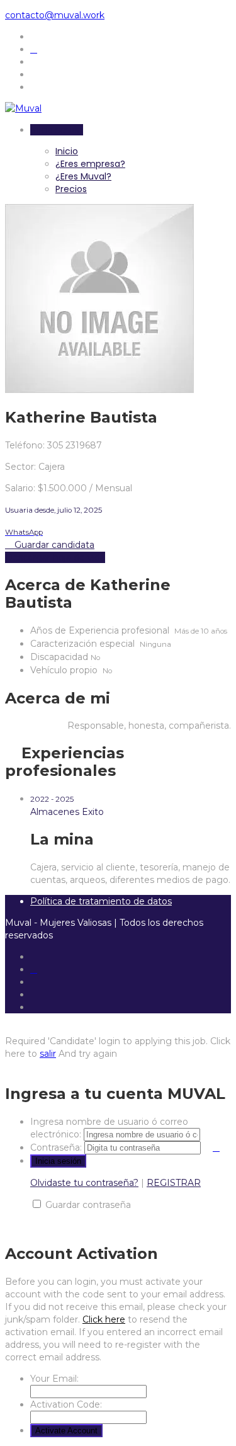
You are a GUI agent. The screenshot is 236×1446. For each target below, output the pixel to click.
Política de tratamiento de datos (101, 901)
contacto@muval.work (54, 15)
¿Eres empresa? (90, 163)
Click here (103, 1319)
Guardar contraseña (88, 1204)
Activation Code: (66, 1404)
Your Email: (54, 1378)
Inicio (66, 151)
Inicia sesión (56, 129)
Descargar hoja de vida (55, 557)
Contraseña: (56, 1147)
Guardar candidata (53, 544)
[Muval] (23, 108)
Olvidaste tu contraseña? (84, 1182)
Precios (71, 189)
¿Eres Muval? (83, 176)
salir (48, 1053)
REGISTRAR (174, 1182)
